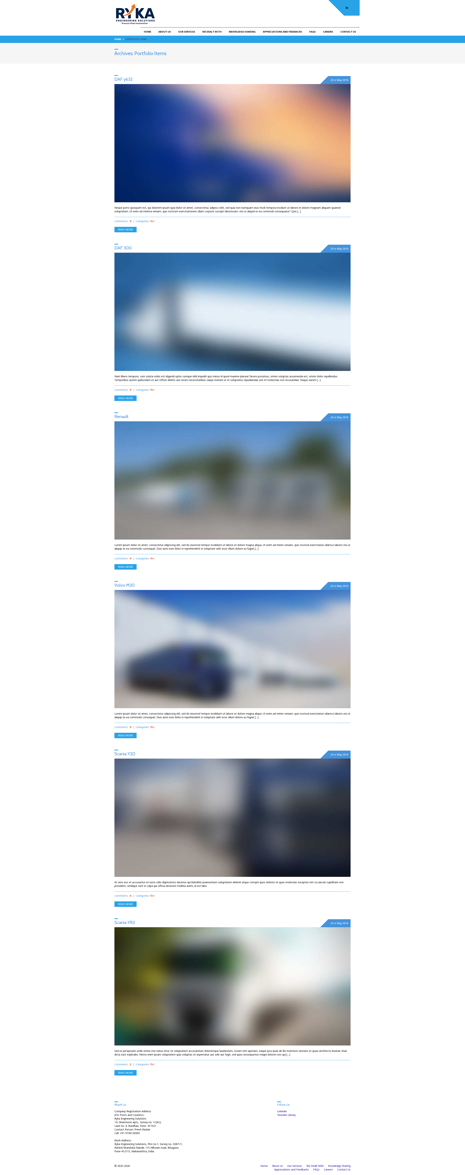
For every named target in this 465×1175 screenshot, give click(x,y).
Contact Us (348, 31)
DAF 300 (123, 247)
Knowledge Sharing (242, 31)
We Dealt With (212, 31)
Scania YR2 (124, 922)
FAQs (312, 31)
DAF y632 (123, 79)
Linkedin (282, 1111)
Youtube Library (286, 1115)
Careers (328, 31)
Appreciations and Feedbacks (282, 31)
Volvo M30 (124, 585)
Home (147, 31)
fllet (152, 221)
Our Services (186, 31)
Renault (121, 416)
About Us (164, 31)
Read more (125, 229)
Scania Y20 (124, 753)
